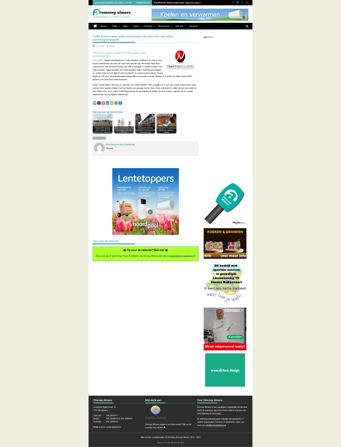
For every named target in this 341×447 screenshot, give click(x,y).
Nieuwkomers (164, 26)
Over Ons (179, 26)
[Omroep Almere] (95, 25)
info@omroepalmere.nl (216, 425)
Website (109, 148)
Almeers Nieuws (99, 138)
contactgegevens (113, 427)
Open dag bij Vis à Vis (163, 3)
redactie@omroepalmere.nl (182, 256)
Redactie (112, 46)
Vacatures (193, 26)
